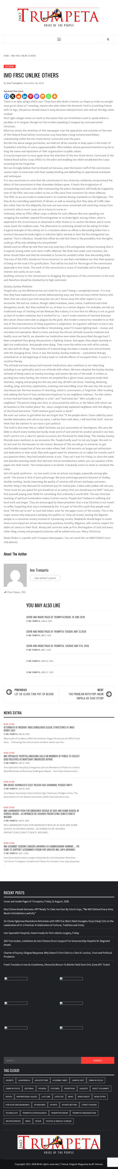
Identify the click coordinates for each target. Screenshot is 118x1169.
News (70, 1096)
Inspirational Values (27, 1096)
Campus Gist (78, 1080)
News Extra (9, 724)
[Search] (108, 39)
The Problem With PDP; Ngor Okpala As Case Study (86, 694)
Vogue (38, 1121)
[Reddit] (18, 96)
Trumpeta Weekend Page (84, 1112)
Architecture (41, 1080)
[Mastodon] (36, 96)
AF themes (97, 1164)
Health (9, 1096)
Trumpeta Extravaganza (34, 1112)
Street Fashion (89, 1104)
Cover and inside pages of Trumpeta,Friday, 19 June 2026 (55, 617)
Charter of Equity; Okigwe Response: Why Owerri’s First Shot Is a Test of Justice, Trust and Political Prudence (58, 954)
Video (28, 1121)
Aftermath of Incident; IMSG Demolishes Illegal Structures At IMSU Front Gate (39, 729)
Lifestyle (59, 1096)
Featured (55, 1088)
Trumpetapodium (59, 1112)
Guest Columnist (100, 1088)
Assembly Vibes (60, 1080)
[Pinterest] (30, 96)
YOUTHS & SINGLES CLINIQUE (59, 1121)
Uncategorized (13, 1121)
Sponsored (39, 1104)
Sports (53, 1104)
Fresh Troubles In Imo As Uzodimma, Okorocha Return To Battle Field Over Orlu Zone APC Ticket (57, 964)
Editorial (9, 66)
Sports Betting (69, 1104)
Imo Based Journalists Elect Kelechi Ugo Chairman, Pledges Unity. (38, 785)
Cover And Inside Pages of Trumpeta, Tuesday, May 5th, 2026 (57, 646)
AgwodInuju (24, 1080)
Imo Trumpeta (15, 83)
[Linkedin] (24, 96)
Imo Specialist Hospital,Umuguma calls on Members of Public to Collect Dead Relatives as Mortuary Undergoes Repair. (42, 757)
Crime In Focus (96, 1080)
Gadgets (83, 1088)
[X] (12, 96)
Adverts (10, 1080)
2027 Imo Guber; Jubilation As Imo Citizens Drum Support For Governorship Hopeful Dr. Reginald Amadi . (57, 943)
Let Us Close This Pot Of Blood (34, 692)
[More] (54, 96)
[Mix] (42, 96)
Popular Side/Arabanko (18, 1104)
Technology (12, 1112)
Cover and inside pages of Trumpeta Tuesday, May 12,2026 (56, 631)
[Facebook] (6, 96)
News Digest (84, 1096)
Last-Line (46, 1096)
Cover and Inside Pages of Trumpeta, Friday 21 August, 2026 (36, 901)
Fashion (42, 1088)
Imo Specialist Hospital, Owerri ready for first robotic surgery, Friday (41, 933)
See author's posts (45, 578)
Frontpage (69, 1088)
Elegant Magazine (78, 1164)
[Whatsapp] (48, 96)
